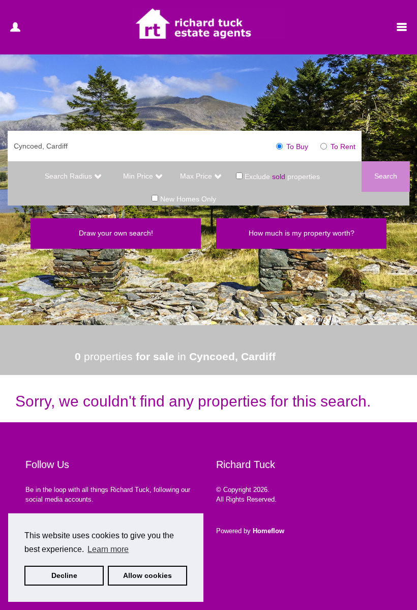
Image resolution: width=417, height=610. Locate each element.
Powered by (250, 531)
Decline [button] (64, 575)
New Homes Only (187, 198)
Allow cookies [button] (147, 575)
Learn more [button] (108, 549)
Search (385, 176)
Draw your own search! (116, 233)
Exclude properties (281, 176)
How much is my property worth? (301, 233)
